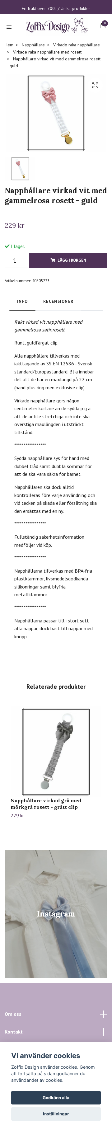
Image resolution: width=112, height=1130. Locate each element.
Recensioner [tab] (58, 329)
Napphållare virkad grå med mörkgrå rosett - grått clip (46, 832)
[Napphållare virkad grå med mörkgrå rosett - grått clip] (56, 780)
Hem (9, 73)
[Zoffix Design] (56, 41)
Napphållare (33, 73)
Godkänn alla (56, 1097)
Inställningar (56, 1113)
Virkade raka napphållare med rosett (47, 80)
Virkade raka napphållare (76, 73)
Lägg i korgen (72, 288)
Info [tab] (22, 329)
